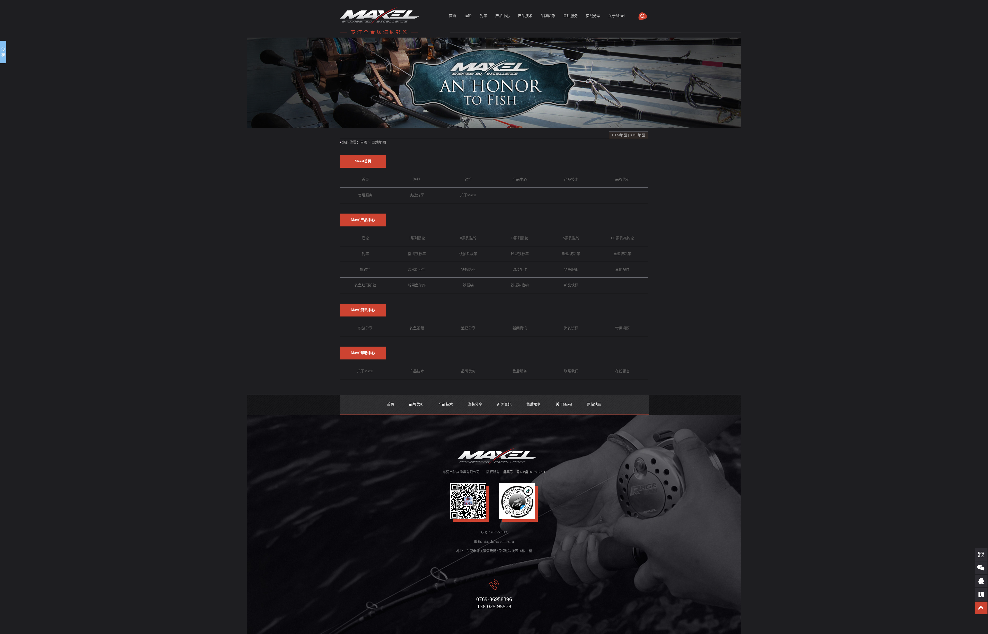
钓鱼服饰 (571, 269)
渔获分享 (468, 328)
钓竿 (483, 16)
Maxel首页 (363, 161)
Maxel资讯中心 (363, 310)
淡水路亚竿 (417, 269)
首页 (452, 16)
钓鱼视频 (417, 328)
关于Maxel (616, 16)
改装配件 (520, 269)
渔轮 (468, 16)
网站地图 (594, 404)
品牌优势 (548, 16)
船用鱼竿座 (417, 285)
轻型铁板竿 (520, 254)
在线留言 (622, 371)
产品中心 (502, 16)
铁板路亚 (468, 269)
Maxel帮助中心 (363, 353)
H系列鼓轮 (519, 238)
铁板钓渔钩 (520, 285)
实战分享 (593, 16)
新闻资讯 (520, 328)
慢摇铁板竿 (417, 254)
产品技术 (525, 16)
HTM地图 (619, 135)
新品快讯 (571, 285)
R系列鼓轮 (468, 238)
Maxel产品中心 (363, 220)
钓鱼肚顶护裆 (365, 285)
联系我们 (571, 371)
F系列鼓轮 (417, 238)
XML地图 (637, 135)
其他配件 (622, 269)
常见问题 (622, 328)
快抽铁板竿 (468, 254)
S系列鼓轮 (571, 238)
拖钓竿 (365, 269)
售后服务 (570, 16)
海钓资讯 (571, 328)
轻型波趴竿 (571, 254)
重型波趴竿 (622, 254)
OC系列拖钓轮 (622, 238)
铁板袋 (468, 285)
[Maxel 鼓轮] (494, 83)
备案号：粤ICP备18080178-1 (524, 472)
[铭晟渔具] (381, 34)
